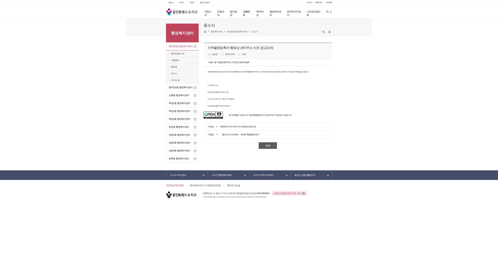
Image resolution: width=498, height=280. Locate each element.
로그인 (309, 2)
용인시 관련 (305, 175)
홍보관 (174, 67)
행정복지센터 (275, 13)
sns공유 (323, 32)
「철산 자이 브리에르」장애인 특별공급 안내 (239, 134)
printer (329, 32)
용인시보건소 (205, 2)
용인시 (171, 2)
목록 (267, 145)
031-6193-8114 (263, 193)
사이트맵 (329, 2)
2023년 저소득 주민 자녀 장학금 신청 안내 (238, 126)
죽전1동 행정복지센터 (179, 103)
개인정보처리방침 (175, 185)
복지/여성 (260, 13)
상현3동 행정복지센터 (179, 150)
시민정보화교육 (313, 13)
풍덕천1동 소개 (177, 53)
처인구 (181, 2)
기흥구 (192, 2)
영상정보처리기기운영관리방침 (205, 185)
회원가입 (319, 2)
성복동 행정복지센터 (179, 158)
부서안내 (178, 175)
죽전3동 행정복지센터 (179, 119)
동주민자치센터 (294, 13)
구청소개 (207, 13)
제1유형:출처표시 (256, 115)
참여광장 (233, 13)
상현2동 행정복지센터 (179, 142)
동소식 (174, 73)
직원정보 (175, 60)
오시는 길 (175, 80)
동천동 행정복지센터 (179, 127)
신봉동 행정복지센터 (179, 95)
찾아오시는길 (233, 185)
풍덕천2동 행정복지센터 (180, 87)
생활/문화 (246, 13)
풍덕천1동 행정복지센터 (180, 46)
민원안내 (220, 13)
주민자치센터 (263, 175)
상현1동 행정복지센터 (179, 135)
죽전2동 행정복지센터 (179, 111)
